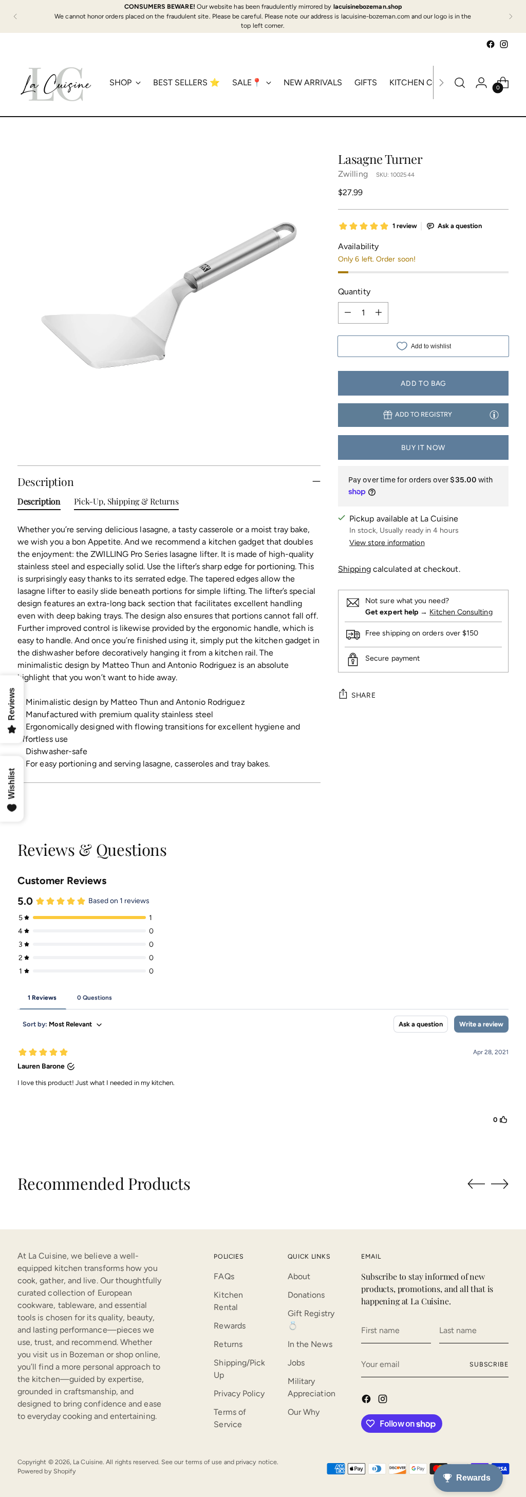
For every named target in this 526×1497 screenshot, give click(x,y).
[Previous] (15, 16)
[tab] (39, 503)
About (299, 1276)
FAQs (224, 1276)
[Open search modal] (459, 82)
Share (363, 695)
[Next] (510, 16)
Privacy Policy (239, 1393)
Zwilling (353, 174)
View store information (387, 542)
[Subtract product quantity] (348, 313)
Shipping (354, 569)
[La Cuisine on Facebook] (490, 44)
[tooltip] (494, 414)
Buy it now (423, 447)
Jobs (296, 1363)
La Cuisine (88, 1462)
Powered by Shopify (46, 1471)
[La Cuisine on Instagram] (504, 44)
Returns (228, 1344)
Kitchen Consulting (460, 612)
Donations (306, 1295)
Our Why (304, 1412)
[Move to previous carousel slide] (476, 1184)
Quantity (354, 291)
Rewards (230, 1326)
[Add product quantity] (378, 313)
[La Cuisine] (56, 83)
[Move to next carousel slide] (500, 1183)
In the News (310, 1344)
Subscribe (489, 1364)
